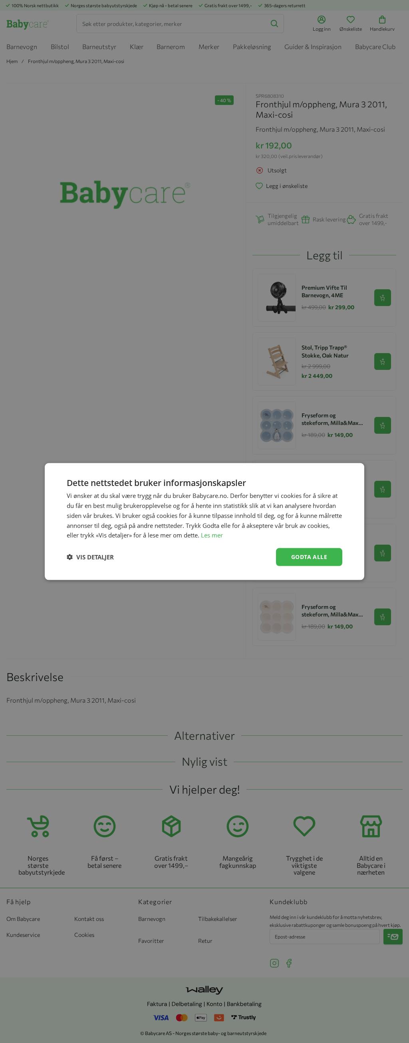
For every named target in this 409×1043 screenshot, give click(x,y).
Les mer (212, 535)
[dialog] (204, 521)
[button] (90, 557)
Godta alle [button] (309, 557)
